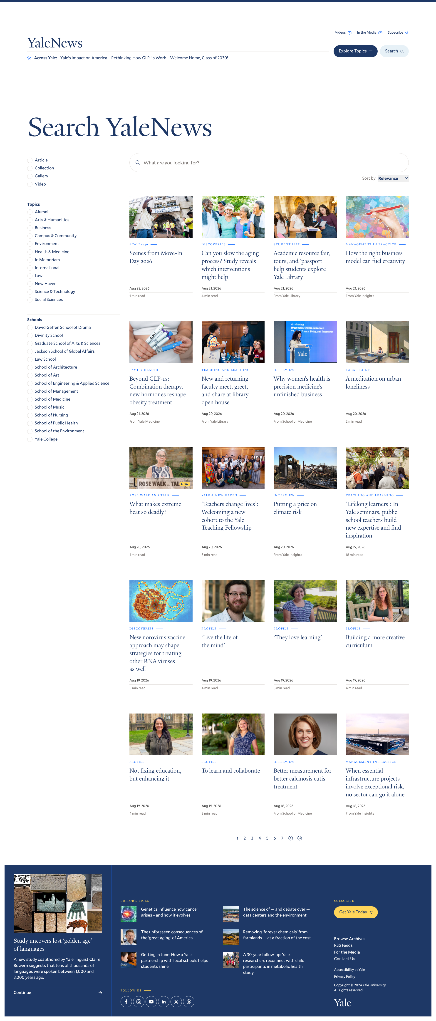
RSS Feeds (343, 945)
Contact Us (344, 959)
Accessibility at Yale (349, 969)
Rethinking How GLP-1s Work (138, 58)
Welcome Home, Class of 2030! (199, 58)
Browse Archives (349, 939)
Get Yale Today (353, 912)
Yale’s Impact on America (83, 58)
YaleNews (55, 44)
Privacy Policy (344, 976)
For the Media (347, 952)
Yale (342, 1004)
